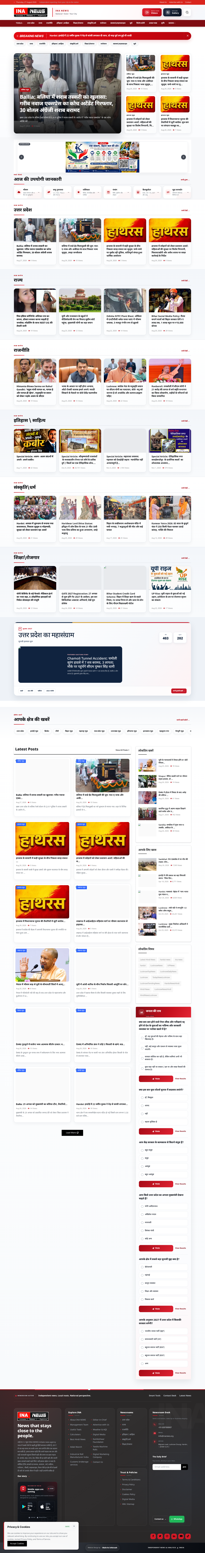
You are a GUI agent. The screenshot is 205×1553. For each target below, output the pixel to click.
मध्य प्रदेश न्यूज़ (99, 731)
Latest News (185, 1395)
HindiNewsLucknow (148, 995)
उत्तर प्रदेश (30, 23)
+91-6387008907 (165, 1427)
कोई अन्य (148, 1238)
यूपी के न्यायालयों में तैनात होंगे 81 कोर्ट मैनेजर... (173, 761)
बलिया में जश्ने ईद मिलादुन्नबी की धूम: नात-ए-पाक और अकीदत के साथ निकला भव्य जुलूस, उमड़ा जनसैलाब (80, 249)
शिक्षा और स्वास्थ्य (151, 1291)
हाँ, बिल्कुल (149, 1097)
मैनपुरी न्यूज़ (179, 731)
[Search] (187, 12)
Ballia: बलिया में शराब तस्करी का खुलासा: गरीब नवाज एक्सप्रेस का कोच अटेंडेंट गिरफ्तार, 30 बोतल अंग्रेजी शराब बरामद (66, 104)
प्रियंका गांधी (149, 1230)
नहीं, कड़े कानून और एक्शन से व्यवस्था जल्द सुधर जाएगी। (163, 1048)
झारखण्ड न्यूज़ (148, 731)
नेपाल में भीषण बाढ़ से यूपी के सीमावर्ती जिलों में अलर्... (40, 984)
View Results (180, 1079)
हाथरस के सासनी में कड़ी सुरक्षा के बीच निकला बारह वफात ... (41, 860)
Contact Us (98, 1462)
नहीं (146, 1114)
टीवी (57, 731)
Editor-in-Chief (100, 1420)
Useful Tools (75, 1429)
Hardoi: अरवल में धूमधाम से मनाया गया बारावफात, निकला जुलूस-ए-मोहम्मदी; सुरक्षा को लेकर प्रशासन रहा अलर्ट (35, 527)
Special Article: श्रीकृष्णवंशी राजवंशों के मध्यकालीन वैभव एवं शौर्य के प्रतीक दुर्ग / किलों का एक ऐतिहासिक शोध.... (79, 460)
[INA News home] (31, 12)
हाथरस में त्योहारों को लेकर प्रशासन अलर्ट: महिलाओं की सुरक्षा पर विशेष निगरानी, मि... (140, 122)
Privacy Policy (128, 1484)
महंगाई (147, 1275)
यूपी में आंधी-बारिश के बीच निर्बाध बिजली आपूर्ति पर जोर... (102, 984)
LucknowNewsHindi (163, 989)
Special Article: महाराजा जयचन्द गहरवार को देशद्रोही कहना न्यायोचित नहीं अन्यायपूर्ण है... (125, 460)
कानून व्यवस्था (150, 1283)
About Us (163, 2)
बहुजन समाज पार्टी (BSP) (154, 1347)
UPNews (171, 965)
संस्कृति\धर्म (91, 23)
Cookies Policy (128, 1494)
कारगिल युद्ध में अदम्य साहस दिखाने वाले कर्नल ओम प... (172, 810)
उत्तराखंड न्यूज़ (116, 731)
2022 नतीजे (50, 691)
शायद (147, 1105)
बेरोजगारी (148, 1267)
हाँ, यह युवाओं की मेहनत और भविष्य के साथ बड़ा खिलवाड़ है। (163, 1038)
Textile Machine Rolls (100, 1448)
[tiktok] (188, 1536)
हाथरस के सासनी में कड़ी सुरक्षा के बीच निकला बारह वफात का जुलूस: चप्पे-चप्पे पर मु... (174, 81)
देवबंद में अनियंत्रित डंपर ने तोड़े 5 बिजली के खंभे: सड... (100, 1044)
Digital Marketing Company (101, 1456)
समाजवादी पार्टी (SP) (153, 1339)
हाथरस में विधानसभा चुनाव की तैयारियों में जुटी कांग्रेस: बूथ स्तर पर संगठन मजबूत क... (175, 122)
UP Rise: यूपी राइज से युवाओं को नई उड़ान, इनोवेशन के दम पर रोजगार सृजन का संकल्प (169, 597)
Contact (188, 2)
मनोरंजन (103, 23)
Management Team (79, 1425)
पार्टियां (40, 691)
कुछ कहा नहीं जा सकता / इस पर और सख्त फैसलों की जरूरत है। (165, 1068)
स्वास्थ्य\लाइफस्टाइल (118, 23)
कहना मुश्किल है (151, 1122)
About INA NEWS (78, 1420)
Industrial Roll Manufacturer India (79, 1456)
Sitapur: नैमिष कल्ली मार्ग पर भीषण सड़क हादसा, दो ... (173, 777)
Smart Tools (154, 1395)
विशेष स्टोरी (140, 23)
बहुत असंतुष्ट (149, 1174)
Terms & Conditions (131, 1479)
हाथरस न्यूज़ (165, 74)
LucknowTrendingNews (150, 983)
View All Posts (122, 750)
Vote (157, 1079)
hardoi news (165, 960)
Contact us (160, 1519)
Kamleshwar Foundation (98, 1441)
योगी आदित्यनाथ (151, 1206)
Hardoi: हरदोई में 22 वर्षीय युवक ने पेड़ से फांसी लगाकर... (102, 1104)
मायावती (148, 1222)
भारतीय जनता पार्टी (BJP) (154, 1331)
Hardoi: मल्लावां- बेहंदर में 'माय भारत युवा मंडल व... (173, 893)
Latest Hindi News (147, 960)
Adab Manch (76, 1447)
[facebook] (153, 1536)
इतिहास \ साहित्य (63, 23)
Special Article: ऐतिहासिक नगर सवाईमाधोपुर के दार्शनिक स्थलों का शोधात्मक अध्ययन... (167, 460)
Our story (24, 1476)
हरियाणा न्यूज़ (132, 731)
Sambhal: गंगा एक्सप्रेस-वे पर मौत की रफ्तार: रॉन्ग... (173, 861)
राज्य (40, 23)
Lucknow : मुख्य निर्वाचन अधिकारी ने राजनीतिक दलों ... (173, 925)
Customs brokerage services (79, 1463)
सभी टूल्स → (185, 180)
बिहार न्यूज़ (69, 731)
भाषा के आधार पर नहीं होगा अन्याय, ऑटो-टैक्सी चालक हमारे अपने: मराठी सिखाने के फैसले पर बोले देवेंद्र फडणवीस (79, 390)
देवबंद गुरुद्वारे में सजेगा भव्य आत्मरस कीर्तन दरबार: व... (40, 1044)
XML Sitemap (128, 1504)
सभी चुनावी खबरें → (179, 691)
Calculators (75, 1434)
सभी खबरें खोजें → (183, 720)
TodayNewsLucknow (161, 977)
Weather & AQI (100, 1429)
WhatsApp (178, 1519)
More (171, 23)
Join (184, 1467)
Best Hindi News (77, 1439)
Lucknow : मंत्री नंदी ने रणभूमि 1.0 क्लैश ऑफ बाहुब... (172, 909)
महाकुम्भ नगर (164, 731)
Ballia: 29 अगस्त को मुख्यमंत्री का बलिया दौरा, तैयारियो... (41, 1104)
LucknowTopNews (147, 971)
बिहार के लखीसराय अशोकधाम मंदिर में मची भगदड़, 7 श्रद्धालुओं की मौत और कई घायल (125, 527)
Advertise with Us (176, 2)
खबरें (21, 691)
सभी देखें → (185, 211)
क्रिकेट (46, 731)
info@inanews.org (165, 1436)
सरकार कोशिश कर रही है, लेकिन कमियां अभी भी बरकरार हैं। (163, 1058)
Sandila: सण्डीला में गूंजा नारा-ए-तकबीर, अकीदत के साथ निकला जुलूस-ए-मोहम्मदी (88, 35)
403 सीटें (30, 691)
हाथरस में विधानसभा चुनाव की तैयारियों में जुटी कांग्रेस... (40, 921)
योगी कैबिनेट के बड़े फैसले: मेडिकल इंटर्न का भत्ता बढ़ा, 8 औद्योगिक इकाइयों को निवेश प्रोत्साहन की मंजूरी (34, 597)
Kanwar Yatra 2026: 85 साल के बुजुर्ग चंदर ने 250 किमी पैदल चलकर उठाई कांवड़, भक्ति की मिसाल (170, 527)
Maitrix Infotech (109, 1548)
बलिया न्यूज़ (25, 90)
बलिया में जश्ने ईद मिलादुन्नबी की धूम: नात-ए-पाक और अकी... (99, 797)
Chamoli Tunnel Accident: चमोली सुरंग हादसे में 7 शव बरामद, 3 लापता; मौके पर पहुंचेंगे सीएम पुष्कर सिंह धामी (92, 662)
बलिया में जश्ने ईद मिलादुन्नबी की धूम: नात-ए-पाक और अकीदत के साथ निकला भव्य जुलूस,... (140, 81)
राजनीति (49, 23)
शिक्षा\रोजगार (78, 23)
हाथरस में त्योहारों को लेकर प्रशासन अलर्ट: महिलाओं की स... (100, 860)
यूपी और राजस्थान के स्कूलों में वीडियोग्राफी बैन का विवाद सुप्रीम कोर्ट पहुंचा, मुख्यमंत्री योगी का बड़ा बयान (78, 319)
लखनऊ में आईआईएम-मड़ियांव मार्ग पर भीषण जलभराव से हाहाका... (102, 923)
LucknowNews (156, 965)
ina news (178, 960)
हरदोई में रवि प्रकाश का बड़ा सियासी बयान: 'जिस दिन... (172, 877)
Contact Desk (169, 1395)
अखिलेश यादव (150, 1214)
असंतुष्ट (147, 1166)
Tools (19, 23)
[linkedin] (174, 1536)
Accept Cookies (17, 1543)
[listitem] (28, 192)
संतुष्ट (147, 1158)
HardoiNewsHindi (172, 983)
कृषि (162, 23)
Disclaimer (127, 1489)
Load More (71, 1133)
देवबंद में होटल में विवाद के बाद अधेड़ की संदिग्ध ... (172, 794)
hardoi (143, 965)
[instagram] (167, 1536)
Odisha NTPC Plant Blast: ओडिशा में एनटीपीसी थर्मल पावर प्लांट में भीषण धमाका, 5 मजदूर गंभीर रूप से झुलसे (124, 319)
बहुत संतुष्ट (149, 1150)
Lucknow (144, 977)
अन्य (146, 1363)
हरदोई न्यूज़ (34, 731)
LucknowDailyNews (168, 971)
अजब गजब (153, 23)
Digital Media (99, 1434)
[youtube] (181, 1536)
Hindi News (145, 989)
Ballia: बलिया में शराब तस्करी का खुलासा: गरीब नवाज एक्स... (40, 797)
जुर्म (131, 23)
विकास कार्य (149, 1299)
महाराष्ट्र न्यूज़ (83, 731)
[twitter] (160, 1536)
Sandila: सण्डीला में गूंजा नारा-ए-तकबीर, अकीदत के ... (171, 826)
